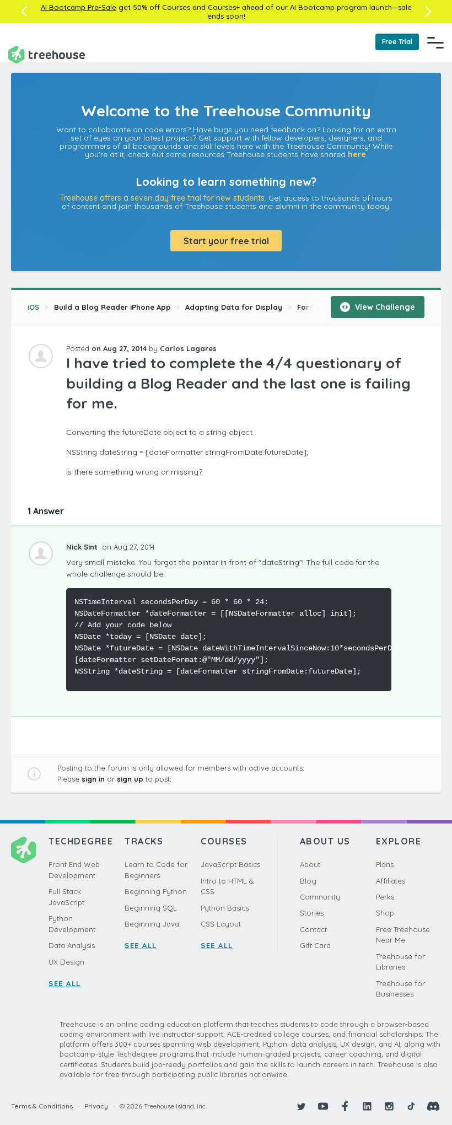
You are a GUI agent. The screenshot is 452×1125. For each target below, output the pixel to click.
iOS (33, 307)
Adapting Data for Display (233, 307)
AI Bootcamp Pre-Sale (78, 7)
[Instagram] (389, 1106)
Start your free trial (226, 240)
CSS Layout (221, 923)
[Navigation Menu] (435, 42)
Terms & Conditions (42, 1106)
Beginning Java (152, 923)
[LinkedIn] (367, 1106)
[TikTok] (411, 1106)
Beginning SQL (151, 907)
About (310, 864)
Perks (385, 896)
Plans (385, 864)
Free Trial (397, 41)
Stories (312, 912)
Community (320, 896)
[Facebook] (345, 1106)
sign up (130, 778)
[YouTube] (323, 1106)
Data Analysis (72, 945)
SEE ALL (65, 983)
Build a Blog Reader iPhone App (112, 307)
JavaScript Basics (230, 864)
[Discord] (433, 1106)
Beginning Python (156, 891)
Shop (385, 912)
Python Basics (225, 907)
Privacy (96, 1106)
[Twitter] (301, 1106)
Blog (308, 880)
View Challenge (384, 307)
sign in (93, 778)
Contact (313, 929)
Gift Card (315, 945)
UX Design (66, 961)
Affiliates (390, 880)
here (357, 154)
